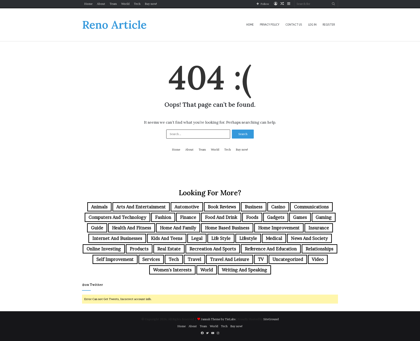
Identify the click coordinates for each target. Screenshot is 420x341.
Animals (99, 206)
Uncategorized (288, 259)
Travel (194, 259)
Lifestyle (248, 238)
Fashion (163, 217)
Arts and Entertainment (141, 206)
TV (261, 259)
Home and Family (178, 227)
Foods (252, 217)
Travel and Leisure (229, 259)
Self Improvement (115, 259)
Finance (188, 217)
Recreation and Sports (212, 248)
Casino (278, 206)
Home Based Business (227, 227)
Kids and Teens (166, 238)
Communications (311, 206)
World (125, 3)
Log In (312, 24)
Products (139, 248)
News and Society (309, 238)
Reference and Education (271, 248)
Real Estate (169, 248)
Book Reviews (222, 206)
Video (318, 259)
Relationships (319, 248)
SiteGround (271, 319)
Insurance (318, 227)
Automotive (187, 206)
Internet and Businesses (117, 238)
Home (88, 3)
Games (300, 217)
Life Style (221, 238)
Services (151, 259)
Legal (197, 238)
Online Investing (104, 248)
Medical (274, 238)
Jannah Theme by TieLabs (218, 319)
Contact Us (293, 24)
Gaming (324, 217)
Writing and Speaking (244, 269)
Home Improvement (279, 227)
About (101, 3)
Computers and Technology (117, 217)
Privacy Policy (269, 24)
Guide (97, 227)
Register (329, 24)
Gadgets (275, 217)
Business (253, 206)
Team (113, 3)
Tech (137, 3)
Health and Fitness (131, 227)
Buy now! (151, 3)
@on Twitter (92, 285)
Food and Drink (221, 217)
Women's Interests (172, 269)
